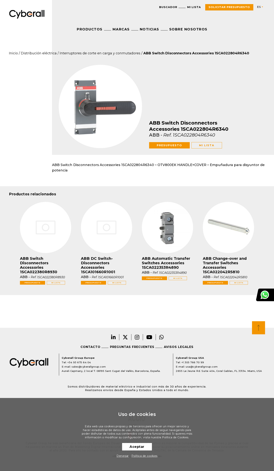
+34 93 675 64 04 (79, 362)
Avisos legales (178, 347)
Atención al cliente (265, 295)
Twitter (125, 337)
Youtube (149, 337)
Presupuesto (169, 145)
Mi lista (194, 7)
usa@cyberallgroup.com (202, 366)
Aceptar (137, 447)
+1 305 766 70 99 (193, 362)
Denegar (122, 456)
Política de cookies (144, 456)
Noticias (149, 29)
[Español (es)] (258, 7)
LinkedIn (113, 337)
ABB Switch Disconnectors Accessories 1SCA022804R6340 (196, 53)
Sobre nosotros (188, 29)
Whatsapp (161, 337)
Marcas (121, 29)
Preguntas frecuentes (132, 347)
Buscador (168, 7)
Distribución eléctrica (39, 53)
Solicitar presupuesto (229, 7)
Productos (90, 29)
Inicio (13, 53)
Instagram (137, 337)
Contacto (90, 347)
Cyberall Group (27, 14)
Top (258, 327)
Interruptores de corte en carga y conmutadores (100, 53)
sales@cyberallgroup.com (89, 366)
